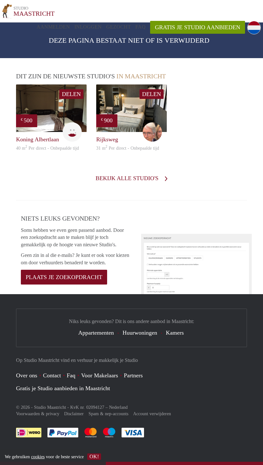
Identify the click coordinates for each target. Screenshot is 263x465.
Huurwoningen (140, 332)
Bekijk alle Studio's (128, 178)
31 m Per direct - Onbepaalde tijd (127, 148)
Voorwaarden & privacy (37, 413)
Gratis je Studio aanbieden (197, 27)
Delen (71, 94)
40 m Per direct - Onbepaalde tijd (47, 148)
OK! (94, 456)
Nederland (118, 407)
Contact (52, 375)
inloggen (88, 27)
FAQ (140, 27)
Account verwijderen (152, 413)
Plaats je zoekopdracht (64, 277)
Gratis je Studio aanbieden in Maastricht (63, 388)
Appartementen (96, 332)
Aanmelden (53, 27)
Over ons (26, 375)
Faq (71, 375)
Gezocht (118, 27)
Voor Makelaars (99, 375)
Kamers (175, 332)
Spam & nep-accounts (108, 413)
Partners (133, 375)
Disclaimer (74, 413)
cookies (38, 456)
